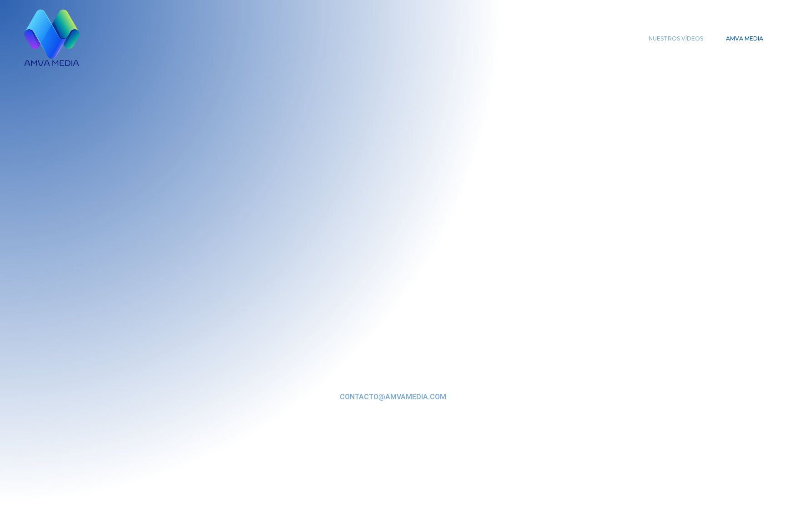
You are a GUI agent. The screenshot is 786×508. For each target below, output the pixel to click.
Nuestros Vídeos (676, 38)
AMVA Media (744, 38)
